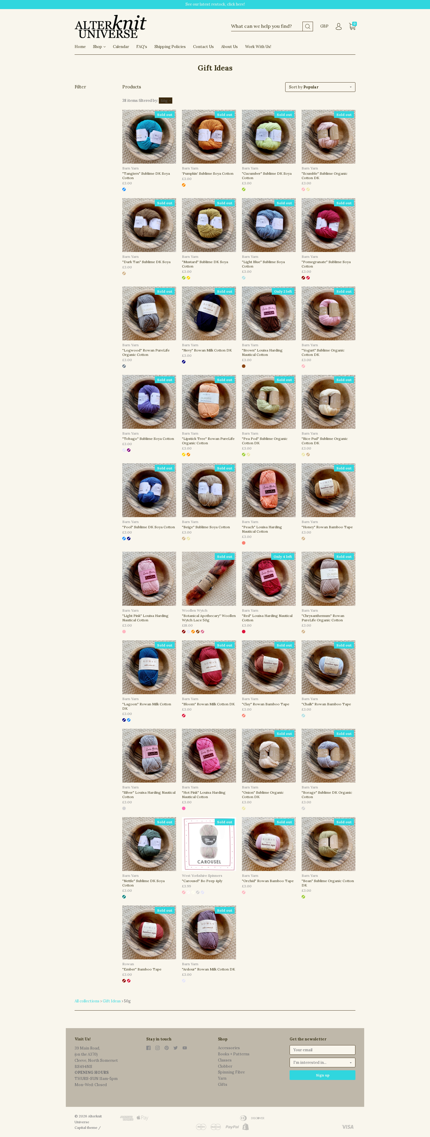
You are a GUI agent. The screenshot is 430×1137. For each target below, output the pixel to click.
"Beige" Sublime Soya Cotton (206, 527)
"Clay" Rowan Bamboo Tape (265, 704)
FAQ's (141, 46)
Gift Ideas (112, 1001)
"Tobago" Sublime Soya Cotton (148, 438)
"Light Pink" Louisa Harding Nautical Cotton (145, 617)
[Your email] (322, 1050)
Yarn (222, 1078)
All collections (87, 1001)
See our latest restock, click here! (215, 4)
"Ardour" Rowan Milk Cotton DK (208, 969)
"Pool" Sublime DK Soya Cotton (148, 527)
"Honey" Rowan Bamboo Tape (327, 527)
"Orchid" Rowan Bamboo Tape (268, 881)
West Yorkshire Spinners (202, 875)
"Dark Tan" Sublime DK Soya (146, 262)
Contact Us (203, 46)
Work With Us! (258, 46)
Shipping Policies (170, 46)
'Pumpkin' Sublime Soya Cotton (207, 173)
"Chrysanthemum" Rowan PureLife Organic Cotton (323, 617)
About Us (229, 46)
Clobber (225, 1066)
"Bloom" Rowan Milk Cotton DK (208, 704)
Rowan (128, 964)
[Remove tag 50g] (165, 100)
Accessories (229, 1047)
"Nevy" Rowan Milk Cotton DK (207, 350)
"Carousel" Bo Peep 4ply (202, 881)
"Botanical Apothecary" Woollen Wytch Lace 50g (209, 617)
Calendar (121, 46)
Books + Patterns (234, 1054)
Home (80, 46)
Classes (225, 1060)
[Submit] (307, 26)
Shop (98, 46)
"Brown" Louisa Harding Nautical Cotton (262, 352)
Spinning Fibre (231, 1072)
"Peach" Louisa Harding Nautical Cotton (262, 529)
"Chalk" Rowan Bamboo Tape (326, 704)
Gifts (222, 1084)
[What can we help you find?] (272, 26)
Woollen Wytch (194, 610)
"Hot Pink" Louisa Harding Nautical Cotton (204, 794)
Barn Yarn (130, 168)
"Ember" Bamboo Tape (141, 969)
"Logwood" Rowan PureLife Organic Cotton (146, 352)
